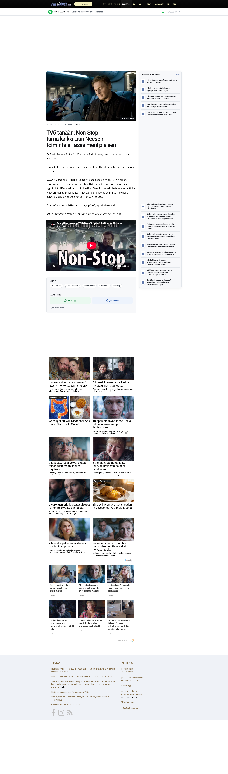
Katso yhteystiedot (129, 697)
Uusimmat (107, 4)
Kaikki (178, 74)
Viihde (117, 4)
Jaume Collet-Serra (73, 285)
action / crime (56, 285)
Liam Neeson (114, 167)
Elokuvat (126, 4)
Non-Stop (116, 285)
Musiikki (141, 4)
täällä (63, 687)
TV (134, 4)
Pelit (149, 4)
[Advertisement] (160, 159)
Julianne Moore (89, 285)
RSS (174, 4)
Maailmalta (159, 4)
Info (169, 4)
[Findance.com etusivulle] (61, 4)
